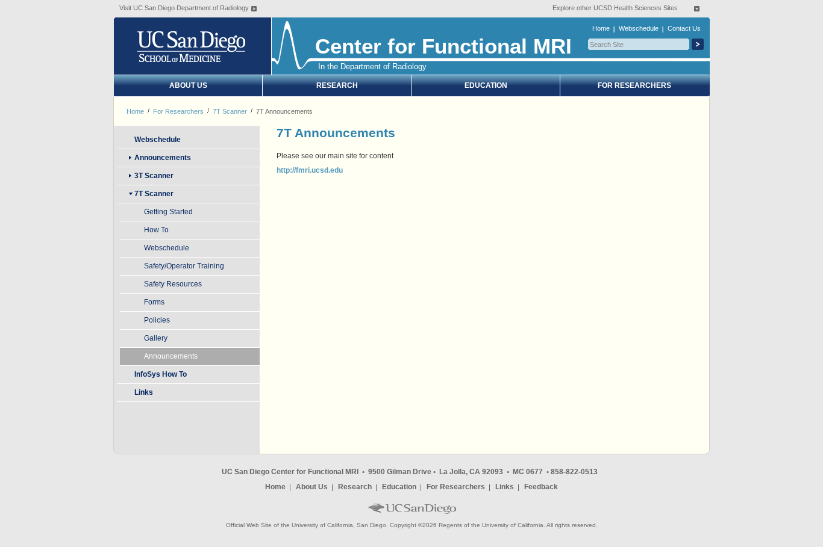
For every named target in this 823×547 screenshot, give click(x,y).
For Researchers (634, 85)
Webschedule (639, 28)
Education (486, 85)
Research (337, 85)
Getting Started (168, 212)
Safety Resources (173, 284)
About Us (188, 85)
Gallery (155, 338)
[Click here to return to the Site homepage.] (194, 46)
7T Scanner (230, 111)
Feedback (541, 487)
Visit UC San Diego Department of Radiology (184, 7)
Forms (154, 302)
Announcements (171, 356)
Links (504, 487)
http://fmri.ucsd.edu (310, 170)
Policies (157, 320)
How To (156, 230)
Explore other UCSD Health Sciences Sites (615, 7)
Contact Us (684, 28)
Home (601, 28)
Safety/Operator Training (184, 266)
